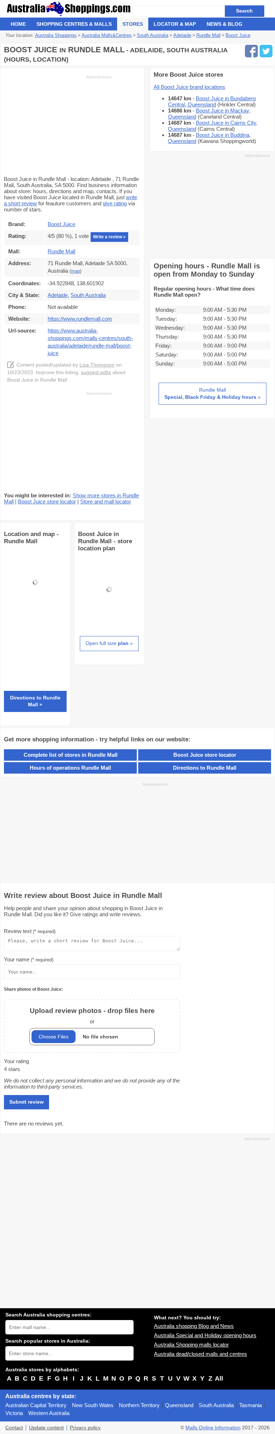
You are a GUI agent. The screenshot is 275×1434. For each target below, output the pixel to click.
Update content (46, 1427)
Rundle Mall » (212, 393)
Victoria (14, 1413)
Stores (132, 24)
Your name (28, 959)
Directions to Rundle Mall (204, 768)
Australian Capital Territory (36, 1405)
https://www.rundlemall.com (80, 319)
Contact (14, 1427)
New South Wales (93, 1405)
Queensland (179, 1405)
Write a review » (109, 236)
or (92, 1015)
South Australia (216, 1405)
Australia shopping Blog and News (194, 1326)
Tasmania (250, 1405)
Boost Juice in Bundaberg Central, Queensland (212, 101)
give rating (115, 203)
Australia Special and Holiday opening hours (205, 1335)
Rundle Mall (61, 251)
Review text (30, 931)
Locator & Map (175, 24)
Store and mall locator (105, 501)
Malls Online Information (213, 1427)
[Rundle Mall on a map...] (35, 611)
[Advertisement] (57, 124)
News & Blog (224, 24)
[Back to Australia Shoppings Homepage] (68, 9)
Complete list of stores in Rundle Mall (70, 755)
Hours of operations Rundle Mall (70, 768)
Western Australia (48, 1413)
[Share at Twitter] (266, 51)
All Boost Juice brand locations (189, 87)
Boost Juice (61, 224)
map (75, 271)
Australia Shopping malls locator (191, 1345)
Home (18, 24)
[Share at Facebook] (251, 51)
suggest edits (96, 372)
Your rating (16, 1061)
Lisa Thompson (97, 365)
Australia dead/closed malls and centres (200, 1354)
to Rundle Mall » (35, 701)
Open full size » (109, 643)
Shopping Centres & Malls (74, 24)
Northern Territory (139, 1405)
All (219, 1378)
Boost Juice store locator (47, 501)
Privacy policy (85, 1427)
